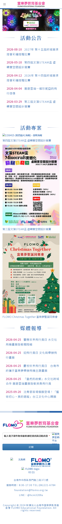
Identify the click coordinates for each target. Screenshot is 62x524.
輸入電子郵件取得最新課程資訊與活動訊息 (27, 435)
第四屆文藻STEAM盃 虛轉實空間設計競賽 (26, 140)
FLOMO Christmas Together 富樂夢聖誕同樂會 (30, 317)
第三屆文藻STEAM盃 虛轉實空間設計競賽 (26, 229)
